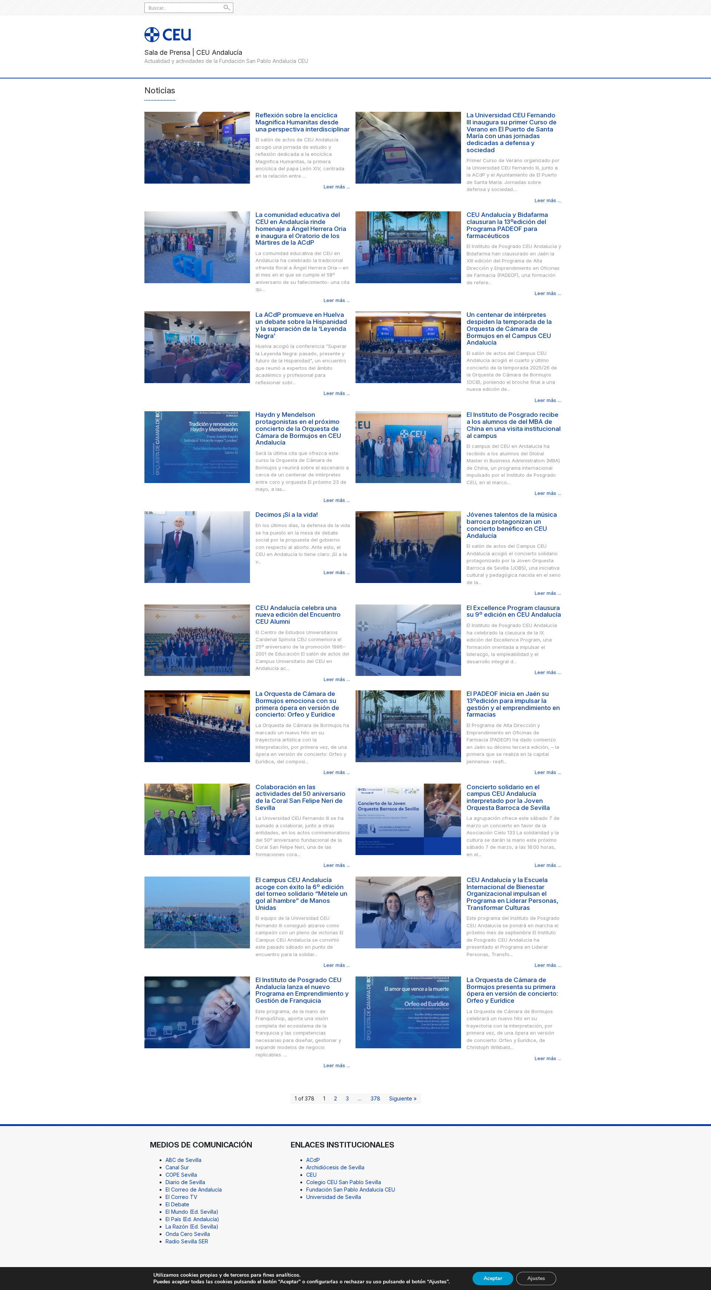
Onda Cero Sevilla (188, 1234)
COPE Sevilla (181, 1175)
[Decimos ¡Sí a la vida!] (197, 546)
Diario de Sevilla (185, 1182)
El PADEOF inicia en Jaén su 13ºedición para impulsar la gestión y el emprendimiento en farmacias (513, 704)
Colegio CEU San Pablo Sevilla (343, 1182)
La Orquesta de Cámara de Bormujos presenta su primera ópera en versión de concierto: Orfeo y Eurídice (512, 990)
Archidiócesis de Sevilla (335, 1167)
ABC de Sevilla (183, 1160)
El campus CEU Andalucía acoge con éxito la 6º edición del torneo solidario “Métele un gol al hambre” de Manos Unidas (301, 893)
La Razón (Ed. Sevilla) (192, 1226)
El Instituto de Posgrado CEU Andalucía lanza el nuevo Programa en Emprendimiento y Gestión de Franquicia (302, 990)
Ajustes (536, 1278)
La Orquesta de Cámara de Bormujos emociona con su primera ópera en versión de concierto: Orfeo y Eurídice (297, 704)
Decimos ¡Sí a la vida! (287, 514)
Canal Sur (177, 1167)
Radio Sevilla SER (187, 1241)
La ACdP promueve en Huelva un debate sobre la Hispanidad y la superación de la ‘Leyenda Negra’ (301, 325)
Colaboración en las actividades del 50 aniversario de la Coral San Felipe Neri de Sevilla (301, 797)
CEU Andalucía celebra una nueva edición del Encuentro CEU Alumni (298, 614)
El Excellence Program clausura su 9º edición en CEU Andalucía (514, 611)
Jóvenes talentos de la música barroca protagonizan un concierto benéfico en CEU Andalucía (512, 525)
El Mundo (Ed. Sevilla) (192, 1212)
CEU (311, 1175)
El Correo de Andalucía (194, 1189)
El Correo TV (181, 1197)
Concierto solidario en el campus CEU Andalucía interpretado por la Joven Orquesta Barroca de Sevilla (508, 797)
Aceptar (493, 1278)
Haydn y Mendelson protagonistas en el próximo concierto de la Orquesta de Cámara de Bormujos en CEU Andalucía (298, 428)
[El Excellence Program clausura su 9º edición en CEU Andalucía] (408, 639)
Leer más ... (337, 187)
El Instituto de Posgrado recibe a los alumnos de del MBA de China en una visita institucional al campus (514, 425)
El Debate (177, 1204)
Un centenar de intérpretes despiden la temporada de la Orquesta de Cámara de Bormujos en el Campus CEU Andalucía (509, 328)
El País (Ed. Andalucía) (192, 1219)
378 (375, 1098)
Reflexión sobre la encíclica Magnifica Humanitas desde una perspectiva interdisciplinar (303, 122)
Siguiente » (403, 1098)
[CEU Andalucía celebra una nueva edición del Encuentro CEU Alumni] (197, 639)
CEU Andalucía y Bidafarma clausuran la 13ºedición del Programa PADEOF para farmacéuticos (507, 225)
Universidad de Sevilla (333, 1197)
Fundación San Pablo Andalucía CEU (350, 1189)
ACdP (313, 1160)
